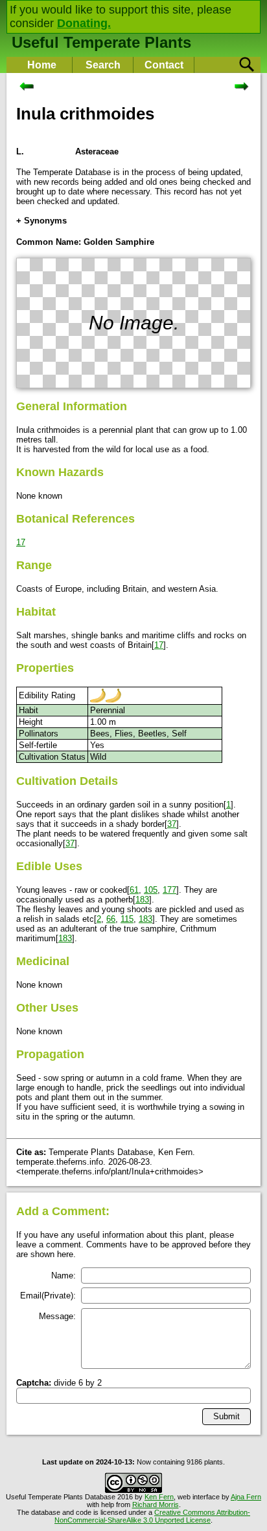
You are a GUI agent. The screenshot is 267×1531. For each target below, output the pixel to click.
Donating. (84, 23)
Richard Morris (155, 1504)
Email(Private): (48, 1295)
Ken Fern (159, 1497)
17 (20, 542)
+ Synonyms (41, 220)
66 (110, 919)
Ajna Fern (246, 1497)
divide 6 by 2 (59, 1383)
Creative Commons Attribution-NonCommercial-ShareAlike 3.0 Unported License (152, 1516)
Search (103, 64)
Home (41, 64)
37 (171, 824)
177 (169, 890)
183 (142, 899)
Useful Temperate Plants (101, 42)
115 (127, 919)
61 (134, 890)
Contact (164, 64)
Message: (57, 1316)
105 (150, 890)
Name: (63, 1275)
